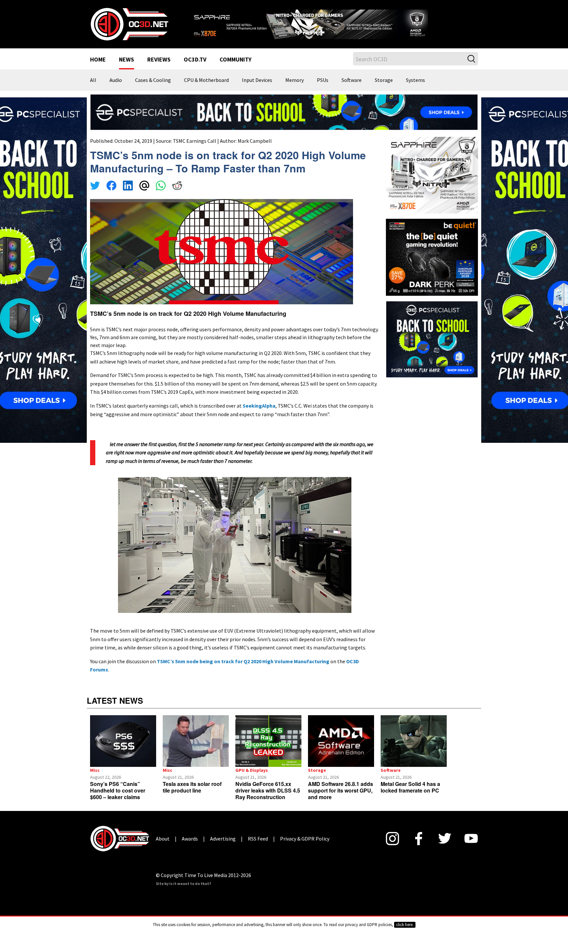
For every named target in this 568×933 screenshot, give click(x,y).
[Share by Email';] (144, 186)
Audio (115, 80)
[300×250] (432, 338)
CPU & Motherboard (206, 80)
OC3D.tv (195, 60)
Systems (415, 80)
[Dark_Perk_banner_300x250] (432, 256)
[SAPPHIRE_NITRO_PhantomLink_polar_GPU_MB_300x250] (432, 174)
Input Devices (257, 80)
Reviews (159, 60)
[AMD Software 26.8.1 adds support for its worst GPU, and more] (341, 741)
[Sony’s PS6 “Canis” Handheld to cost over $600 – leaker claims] (123, 741)
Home (98, 60)
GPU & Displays (251, 770)
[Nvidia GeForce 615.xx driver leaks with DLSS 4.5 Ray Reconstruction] (268, 741)
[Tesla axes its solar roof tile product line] (196, 741)
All (93, 80)
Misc (95, 770)
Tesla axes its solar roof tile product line (192, 787)
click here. (405, 924)
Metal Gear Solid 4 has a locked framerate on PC (410, 787)
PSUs (322, 80)
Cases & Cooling (153, 80)
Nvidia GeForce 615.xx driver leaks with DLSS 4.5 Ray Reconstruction (267, 790)
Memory (294, 80)
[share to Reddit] (177, 186)
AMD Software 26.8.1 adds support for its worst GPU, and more (340, 790)
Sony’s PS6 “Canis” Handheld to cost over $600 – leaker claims (117, 790)
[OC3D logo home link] (129, 23)
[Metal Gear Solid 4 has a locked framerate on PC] (414, 741)
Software (352, 80)
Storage (384, 80)
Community (235, 60)
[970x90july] (284, 111)
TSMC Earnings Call (194, 141)
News (126, 60)
